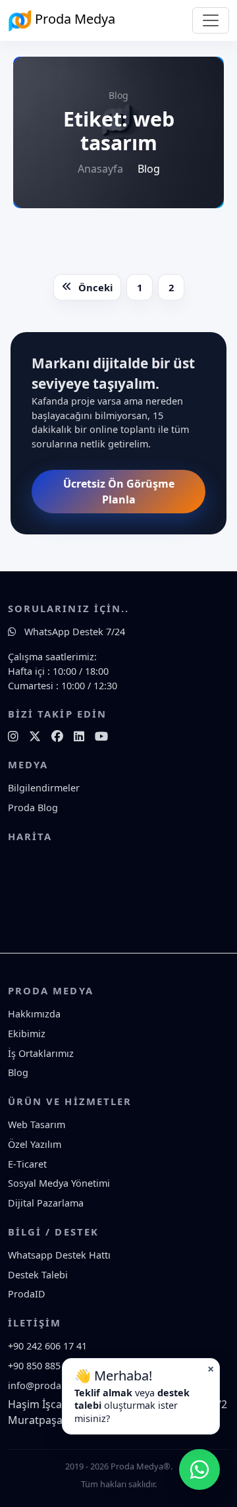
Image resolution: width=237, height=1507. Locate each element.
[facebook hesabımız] (57, 736)
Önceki (95, 287)
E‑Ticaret (27, 1164)
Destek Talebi (38, 1274)
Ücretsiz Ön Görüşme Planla (118, 491)
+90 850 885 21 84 (47, 1365)
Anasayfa (100, 168)
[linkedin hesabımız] (79, 736)
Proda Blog (33, 807)
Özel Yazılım (34, 1144)
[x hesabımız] (35, 736)
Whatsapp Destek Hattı (59, 1255)
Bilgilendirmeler (44, 788)
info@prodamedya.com (60, 1385)
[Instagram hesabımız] (13, 736)
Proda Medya (73, 19)
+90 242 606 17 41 (47, 1346)
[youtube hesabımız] (101, 736)
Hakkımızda (34, 1014)
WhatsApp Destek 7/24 (73, 631)
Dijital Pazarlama (46, 1203)
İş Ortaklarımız (41, 1053)
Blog (18, 1072)
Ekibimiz (26, 1033)
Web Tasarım (36, 1124)
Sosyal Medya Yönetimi (59, 1183)
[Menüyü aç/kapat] (210, 20)
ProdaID (26, 1294)
